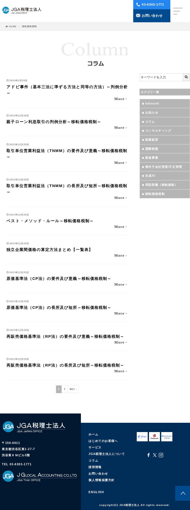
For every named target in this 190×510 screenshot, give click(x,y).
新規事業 (151, 157)
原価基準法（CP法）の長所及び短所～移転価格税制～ (59, 307)
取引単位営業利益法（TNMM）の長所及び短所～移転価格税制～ (66, 189)
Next (72, 389)
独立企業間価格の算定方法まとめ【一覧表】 (49, 249)
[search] (186, 77)
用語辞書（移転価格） (161, 184)
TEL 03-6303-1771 (17, 464)
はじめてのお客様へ (103, 440)
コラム (150, 121)
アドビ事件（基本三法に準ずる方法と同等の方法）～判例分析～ (67, 90)
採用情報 (95, 467)
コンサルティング (158, 130)
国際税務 (151, 148)
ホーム (93, 434)
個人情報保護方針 (102, 480)
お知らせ (151, 112)
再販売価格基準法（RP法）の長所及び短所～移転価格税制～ (65, 365)
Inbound (152, 103)
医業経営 (151, 139)
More (119, 99)
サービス (95, 447)
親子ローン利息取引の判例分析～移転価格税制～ (53, 122)
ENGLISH (96, 492)
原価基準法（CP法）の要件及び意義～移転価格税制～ (59, 278)
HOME (13, 26)
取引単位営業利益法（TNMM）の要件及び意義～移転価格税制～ (66, 153)
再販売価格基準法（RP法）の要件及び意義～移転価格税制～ (65, 336)
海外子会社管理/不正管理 (163, 166)
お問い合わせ (98, 473)
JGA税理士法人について (107, 453)
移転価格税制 (29, 26)
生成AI (150, 175)
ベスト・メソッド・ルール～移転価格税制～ (50, 221)
